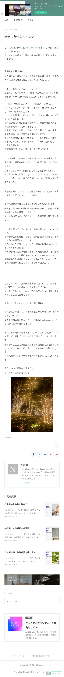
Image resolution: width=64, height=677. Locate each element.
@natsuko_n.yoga (32, 47)
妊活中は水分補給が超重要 (16, 528)
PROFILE (18, 20)
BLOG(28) (7, 437)
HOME (5, 20)
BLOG (30, 20)
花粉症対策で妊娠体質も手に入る (20, 552)
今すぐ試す (41, 12)
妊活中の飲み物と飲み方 (15, 504)
